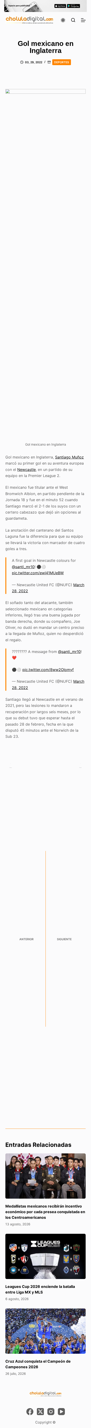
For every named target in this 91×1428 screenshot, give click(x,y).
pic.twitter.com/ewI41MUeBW (38, 572)
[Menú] (83, 20)
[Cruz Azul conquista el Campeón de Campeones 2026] (45, 1331)
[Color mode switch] (63, 20)
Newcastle (26, 469)
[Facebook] (29, 1411)
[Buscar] (73, 20)
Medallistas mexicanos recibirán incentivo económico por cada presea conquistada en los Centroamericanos (45, 1212)
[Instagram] (50, 1411)
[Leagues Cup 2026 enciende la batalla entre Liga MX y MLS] (45, 1256)
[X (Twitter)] (40, 1411)
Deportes (61, 62)
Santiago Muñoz (69, 457)
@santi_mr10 (23, 566)
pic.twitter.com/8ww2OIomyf (48, 669)
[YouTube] (61, 1411)
